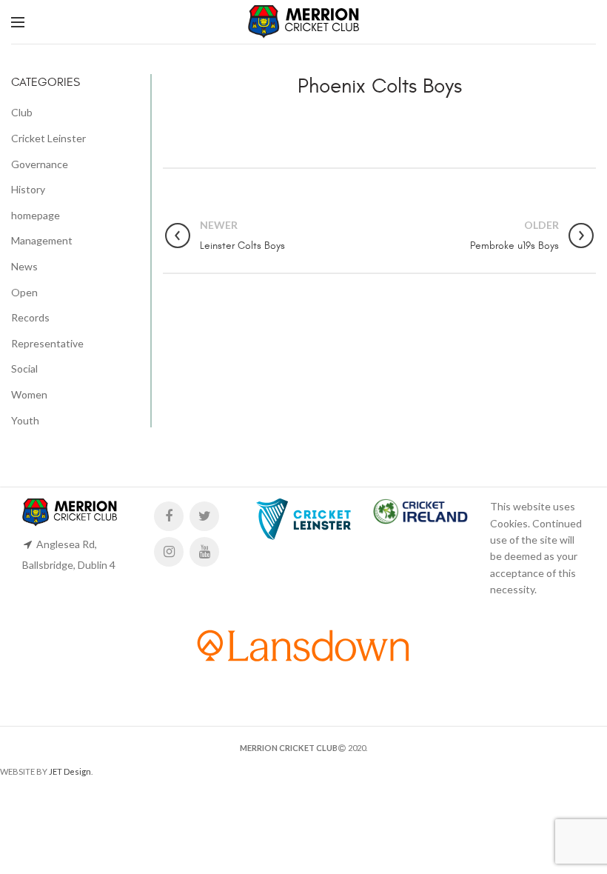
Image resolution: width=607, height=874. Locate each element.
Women (29, 394)
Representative (47, 343)
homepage (35, 215)
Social (24, 368)
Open (24, 292)
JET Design (70, 771)
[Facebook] (169, 516)
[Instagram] (169, 552)
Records (30, 317)
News (24, 266)
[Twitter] (204, 516)
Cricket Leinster (48, 138)
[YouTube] (204, 552)
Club (22, 112)
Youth (25, 420)
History (28, 189)
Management (42, 240)
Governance (39, 164)
